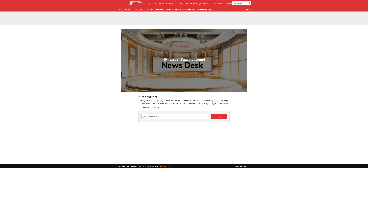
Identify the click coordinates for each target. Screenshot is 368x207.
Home (120, 9)
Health (178, 9)
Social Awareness (204, 9)
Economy (169, 9)
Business (128, 9)
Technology (138, 9)
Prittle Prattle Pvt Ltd (143, 166)
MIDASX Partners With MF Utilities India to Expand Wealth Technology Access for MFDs (169, 15)
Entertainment (189, 9)
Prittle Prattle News (165, 166)
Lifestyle (149, 9)
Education (159, 9)
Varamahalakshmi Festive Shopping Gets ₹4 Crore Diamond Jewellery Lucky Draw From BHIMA (171, 20)
